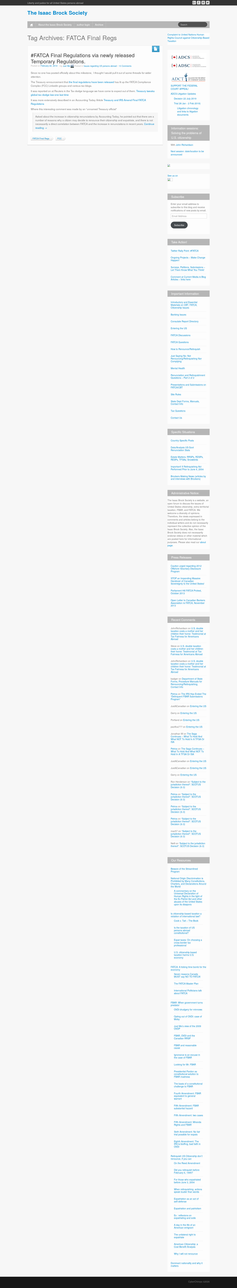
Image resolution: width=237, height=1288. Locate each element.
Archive (99, 24)
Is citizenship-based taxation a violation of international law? (186, 915)
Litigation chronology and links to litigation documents (187, 111)
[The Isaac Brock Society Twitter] (208, 3)
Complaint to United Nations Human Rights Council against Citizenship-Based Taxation (188, 38)
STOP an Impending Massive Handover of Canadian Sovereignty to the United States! (187, 581)
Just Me (66, 65)
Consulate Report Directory (184, 321)
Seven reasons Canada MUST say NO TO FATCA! (187, 975)
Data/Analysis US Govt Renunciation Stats (182, 449)
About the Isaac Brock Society (55, 24)
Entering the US (179, 328)
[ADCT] (188, 76)
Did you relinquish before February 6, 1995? (186, 1171)
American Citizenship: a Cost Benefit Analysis (186, 1245)
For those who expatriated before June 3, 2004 (187, 1181)
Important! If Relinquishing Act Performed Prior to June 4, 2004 (187, 468)
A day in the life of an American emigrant (184, 1226)
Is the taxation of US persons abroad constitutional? (184, 930)
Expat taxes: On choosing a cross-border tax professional (188, 942)
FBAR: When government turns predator (187, 1004)
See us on (173, 175)
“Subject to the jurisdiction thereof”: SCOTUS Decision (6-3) (188, 784)
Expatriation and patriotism (187, 1208)
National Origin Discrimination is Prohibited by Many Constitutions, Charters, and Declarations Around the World (188, 882)
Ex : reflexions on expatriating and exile (185, 1217)
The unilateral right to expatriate (185, 1236)
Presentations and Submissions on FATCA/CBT (188, 386)
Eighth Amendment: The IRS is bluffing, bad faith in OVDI (187, 1144)
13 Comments (125, 65)
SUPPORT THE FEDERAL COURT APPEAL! (184, 87)
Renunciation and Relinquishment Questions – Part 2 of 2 (188, 376)
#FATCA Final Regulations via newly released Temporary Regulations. (83, 58)
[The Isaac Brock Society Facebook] (199, 3)
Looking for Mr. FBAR (185, 1064)
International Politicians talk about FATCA (188, 992)
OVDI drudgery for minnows (188, 1009)
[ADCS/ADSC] (188, 60)
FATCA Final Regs (41, 138)
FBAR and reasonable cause (185, 1047)
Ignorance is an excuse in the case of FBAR (187, 1056)
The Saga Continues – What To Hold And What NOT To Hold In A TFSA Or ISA (187, 737)
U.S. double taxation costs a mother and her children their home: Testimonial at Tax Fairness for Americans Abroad (188, 634)
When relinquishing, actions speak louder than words (188, 1191)
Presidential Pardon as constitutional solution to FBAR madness (186, 1074)
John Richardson (184, 144)
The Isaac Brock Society (57, 12)
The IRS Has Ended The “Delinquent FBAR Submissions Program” (188, 696)
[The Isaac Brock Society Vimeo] (203, 3)
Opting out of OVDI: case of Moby (188, 1018)
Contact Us (176, 417)
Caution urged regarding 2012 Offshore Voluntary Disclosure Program (186, 568)
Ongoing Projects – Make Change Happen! (188, 259)
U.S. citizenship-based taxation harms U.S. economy (185, 955)
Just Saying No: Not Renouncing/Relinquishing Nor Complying (186, 358)
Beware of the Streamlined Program (184, 870)
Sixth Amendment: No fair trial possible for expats (187, 1133)
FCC (59, 138)
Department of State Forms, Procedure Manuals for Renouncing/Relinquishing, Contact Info (186, 682)
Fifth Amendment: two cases (188, 1115)
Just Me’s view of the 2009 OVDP (187, 1027)
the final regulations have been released (91, 82)
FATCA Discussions (180, 335)
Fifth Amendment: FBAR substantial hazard (186, 1107)
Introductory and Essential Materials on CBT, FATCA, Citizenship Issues (184, 304)
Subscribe (179, 225)
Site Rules (176, 394)
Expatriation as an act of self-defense (186, 1200)
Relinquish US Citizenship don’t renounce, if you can (186, 1157)
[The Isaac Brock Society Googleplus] (194, 3)
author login (83, 24)
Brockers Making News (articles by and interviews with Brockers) (188, 478)
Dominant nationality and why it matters (186, 1264)
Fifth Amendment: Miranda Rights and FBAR (187, 1123)
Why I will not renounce (186, 1253)
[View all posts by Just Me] (72, 65)
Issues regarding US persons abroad (100, 65)
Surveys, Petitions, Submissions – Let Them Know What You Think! (188, 268)
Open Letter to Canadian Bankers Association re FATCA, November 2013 (188, 603)
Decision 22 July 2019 (185, 98)
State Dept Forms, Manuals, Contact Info (185, 403)
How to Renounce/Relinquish (185, 349)
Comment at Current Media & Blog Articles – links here (188, 278)
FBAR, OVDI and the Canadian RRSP (184, 1037)
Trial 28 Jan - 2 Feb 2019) (187, 103)
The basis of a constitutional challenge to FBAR (188, 1085)
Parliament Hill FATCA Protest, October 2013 (186, 592)
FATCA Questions (180, 342)
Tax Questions (178, 410)
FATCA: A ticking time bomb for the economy (188, 968)
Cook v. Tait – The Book (186, 920)
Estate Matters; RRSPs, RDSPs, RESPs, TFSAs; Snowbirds (187, 458)
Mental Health (178, 368)
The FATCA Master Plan (186, 983)
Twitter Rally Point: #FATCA (184, 250)
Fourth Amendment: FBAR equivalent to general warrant (187, 1096)
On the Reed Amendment (187, 1163)
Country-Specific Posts (182, 440)
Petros (174, 693)
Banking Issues (178, 314)
